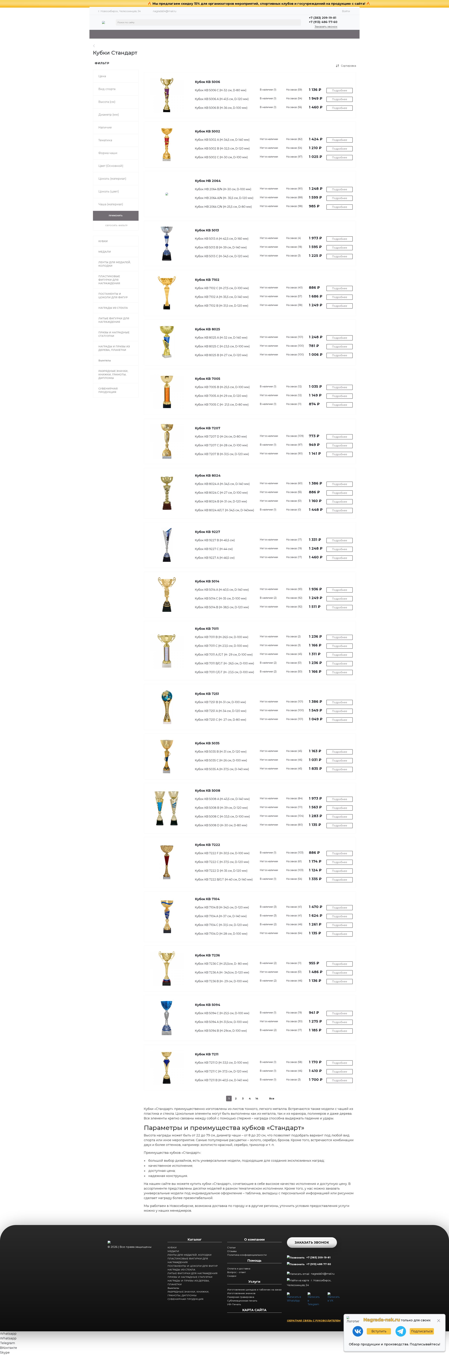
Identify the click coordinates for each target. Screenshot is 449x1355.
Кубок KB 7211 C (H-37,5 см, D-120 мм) (221, 1071)
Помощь (254, 1261)
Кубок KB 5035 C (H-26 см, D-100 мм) (221, 760)
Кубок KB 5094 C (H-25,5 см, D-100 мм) (222, 1013)
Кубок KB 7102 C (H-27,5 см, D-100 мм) (222, 288)
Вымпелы (173, 1288)
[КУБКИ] (96, 46)
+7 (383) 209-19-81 (318, 1257)
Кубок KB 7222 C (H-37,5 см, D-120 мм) (222, 862)
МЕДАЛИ (173, 1251)
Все (271, 1098)
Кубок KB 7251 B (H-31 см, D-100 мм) (220, 702)
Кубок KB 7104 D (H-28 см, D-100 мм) (221, 933)
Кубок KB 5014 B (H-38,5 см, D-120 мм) (222, 607)
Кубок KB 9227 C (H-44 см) (214, 549)
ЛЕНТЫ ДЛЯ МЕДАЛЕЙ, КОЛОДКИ (189, 1254)
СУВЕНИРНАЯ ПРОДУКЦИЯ (185, 1299)
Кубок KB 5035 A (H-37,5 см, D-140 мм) (222, 769)
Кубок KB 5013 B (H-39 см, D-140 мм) (221, 247)
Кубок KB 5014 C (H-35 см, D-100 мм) (221, 598)
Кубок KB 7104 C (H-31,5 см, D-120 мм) (221, 925)
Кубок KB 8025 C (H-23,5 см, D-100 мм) (222, 346)
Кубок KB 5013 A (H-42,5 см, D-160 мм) (222, 238)
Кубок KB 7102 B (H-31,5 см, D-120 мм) (221, 305)
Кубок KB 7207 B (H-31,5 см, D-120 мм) (222, 454)
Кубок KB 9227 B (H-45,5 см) (215, 540)
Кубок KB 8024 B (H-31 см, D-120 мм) (221, 501)
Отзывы (232, 1251)
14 (256, 1098)
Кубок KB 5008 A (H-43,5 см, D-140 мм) (222, 799)
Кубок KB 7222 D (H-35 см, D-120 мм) (221, 870)
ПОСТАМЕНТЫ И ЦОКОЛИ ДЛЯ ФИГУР (192, 1265)
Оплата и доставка (238, 1268)
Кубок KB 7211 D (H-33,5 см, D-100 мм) (222, 1062)
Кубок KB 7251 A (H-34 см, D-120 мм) (220, 711)
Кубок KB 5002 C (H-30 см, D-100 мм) (221, 157)
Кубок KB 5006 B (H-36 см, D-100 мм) (221, 107)
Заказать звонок (326, 26)
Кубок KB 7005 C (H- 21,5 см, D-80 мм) (222, 404)
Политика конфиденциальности (247, 1254)
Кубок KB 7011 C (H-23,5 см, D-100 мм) (221, 646)
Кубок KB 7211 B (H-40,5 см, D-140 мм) (221, 1080)
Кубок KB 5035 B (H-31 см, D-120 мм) (221, 751)
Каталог (194, 1239)
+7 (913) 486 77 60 (318, 1264)
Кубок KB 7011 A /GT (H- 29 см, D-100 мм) (224, 654)
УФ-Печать (234, 1304)
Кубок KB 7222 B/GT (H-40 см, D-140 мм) (224, 879)
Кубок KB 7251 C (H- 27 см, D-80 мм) (220, 719)
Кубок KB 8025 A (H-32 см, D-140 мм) (221, 337)
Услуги (254, 1282)
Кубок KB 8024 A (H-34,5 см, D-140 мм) (222, 484)
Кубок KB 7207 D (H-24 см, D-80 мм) (221, 436)
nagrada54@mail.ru (164, 11)
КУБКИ (172, 1247)
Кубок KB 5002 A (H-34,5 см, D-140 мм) (222, 139)
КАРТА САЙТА (254, 1310)
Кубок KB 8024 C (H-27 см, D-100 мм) (221, 492)
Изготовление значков (241, 1293)
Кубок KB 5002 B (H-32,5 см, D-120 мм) (222, 148)
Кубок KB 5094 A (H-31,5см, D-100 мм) (221, 1022)
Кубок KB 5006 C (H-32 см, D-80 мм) (220, 90)
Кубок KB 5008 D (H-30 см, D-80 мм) (221, 825)
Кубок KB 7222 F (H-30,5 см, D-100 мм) (222, 853)
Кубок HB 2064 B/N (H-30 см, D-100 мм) (223, 189)
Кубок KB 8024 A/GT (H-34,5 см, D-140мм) (224, 510)
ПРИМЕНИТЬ (116, 216)
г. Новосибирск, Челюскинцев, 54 (309, 1283)
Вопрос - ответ (236, 1272)
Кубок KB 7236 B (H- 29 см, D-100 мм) (221, 981)
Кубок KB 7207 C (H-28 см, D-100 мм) (221, 445)
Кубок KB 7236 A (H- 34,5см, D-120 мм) (222, 972)
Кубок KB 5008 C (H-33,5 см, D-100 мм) (222, 816)
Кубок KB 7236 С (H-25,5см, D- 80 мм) (221, 963)
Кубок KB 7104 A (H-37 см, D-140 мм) (221, 916)
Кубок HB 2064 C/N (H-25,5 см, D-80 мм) (223, 206)
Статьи (231, 1247)
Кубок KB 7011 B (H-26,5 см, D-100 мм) (221, 637)
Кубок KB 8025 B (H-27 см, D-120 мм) (221, 355)
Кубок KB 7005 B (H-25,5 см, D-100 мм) (222, 387)
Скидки (231, 1275)
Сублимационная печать (242, 1300)
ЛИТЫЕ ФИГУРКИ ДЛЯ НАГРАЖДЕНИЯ (192, 1273)
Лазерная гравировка (240, 1297)
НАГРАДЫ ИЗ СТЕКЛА (181, 1269)
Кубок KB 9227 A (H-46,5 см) (215, 557)
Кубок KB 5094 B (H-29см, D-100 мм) (221, 1030)
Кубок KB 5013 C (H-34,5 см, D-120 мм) (222, 256)
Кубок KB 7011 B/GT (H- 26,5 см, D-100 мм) (224, 663)
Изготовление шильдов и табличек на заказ (254, 1289)
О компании (254, 1239)
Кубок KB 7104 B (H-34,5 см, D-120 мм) (222, 907)
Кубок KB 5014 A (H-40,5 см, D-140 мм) (222, 589)
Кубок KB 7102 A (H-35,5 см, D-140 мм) (222, 297)
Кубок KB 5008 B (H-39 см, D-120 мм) (221, 807)
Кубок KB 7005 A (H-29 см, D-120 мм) (221, 396)
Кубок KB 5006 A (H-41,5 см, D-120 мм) (222, 99)
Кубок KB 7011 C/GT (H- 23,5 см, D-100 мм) (224, 672)
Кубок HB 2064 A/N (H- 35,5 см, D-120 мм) (224, 198)
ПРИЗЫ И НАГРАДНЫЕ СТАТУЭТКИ (189, 1277)
